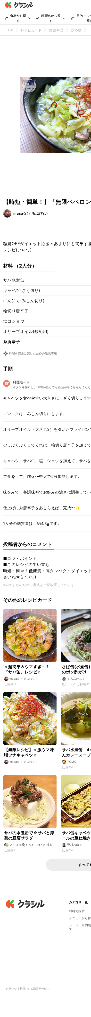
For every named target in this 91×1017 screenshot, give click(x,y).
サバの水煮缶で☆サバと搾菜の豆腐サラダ (29, 835)
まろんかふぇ (76, 678)
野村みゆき (74, 845)
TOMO (72, 761)
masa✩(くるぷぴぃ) (30, 213)
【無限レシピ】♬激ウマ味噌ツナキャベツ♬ (29, 752)
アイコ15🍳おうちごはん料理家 (31, 845)
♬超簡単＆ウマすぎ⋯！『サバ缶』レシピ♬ (27, 669)
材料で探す (77, 911)
